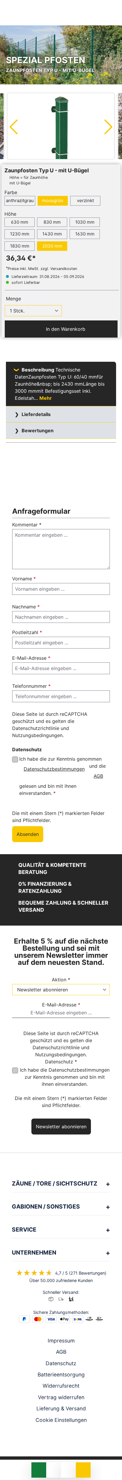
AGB (98, 776)
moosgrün (52, 200)
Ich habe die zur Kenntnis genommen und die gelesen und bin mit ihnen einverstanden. (62, 776)
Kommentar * (26, 525)
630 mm (19, 222)
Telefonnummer (31, 686)
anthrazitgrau (20, 200)
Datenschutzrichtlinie (35, 728)
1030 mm (84, 222)
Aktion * (61, 980)
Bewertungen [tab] (37, 430)
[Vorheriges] (13, 126)
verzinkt (85, 200)
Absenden (28, 834)
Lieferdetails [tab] (35, 414)
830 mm (52, 222)
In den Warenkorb (64, 329)
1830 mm (19, 246)
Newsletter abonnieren (61, 1126)
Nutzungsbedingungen (37, 735)
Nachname (26, 607)
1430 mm (52, 234)
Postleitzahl (27, 632)
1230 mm (19, 234)
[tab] (61, 384)
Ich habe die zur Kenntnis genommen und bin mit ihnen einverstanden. (65, 1077)
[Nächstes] (108, 126)
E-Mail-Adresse (31, 658)
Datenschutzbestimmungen (54, 769)
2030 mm (52, 246)
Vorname (24, 579)
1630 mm (84, 234)
